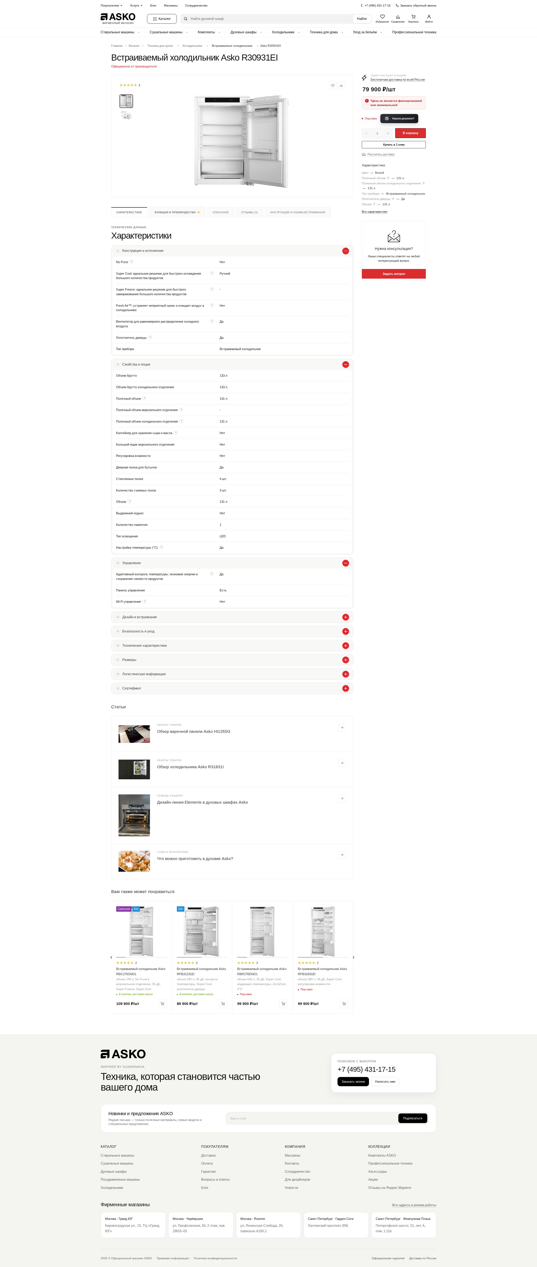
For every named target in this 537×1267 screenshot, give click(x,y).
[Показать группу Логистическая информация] (345, 674)
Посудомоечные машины (120, 1179)
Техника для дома (324, 32)
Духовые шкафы (244, 32)
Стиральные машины (117, 32)
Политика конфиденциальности (215, 1258)
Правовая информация (173, 1258)
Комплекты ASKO (382, 1155)
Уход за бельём (365, 32)
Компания (295, 1146)
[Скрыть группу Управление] (345, 563)
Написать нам (385, 1081)
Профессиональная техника (414, 32)
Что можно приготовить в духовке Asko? (195, 858)
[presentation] (111, 957)
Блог (153, 5)
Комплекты (206, 32)
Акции (373, 1179)
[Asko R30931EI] (241, 141)
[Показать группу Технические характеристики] (345, 645)
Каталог (108, 1146)
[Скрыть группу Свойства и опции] (345, 364)
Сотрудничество (196, 5)
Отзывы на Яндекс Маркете (389, 1187)
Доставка (208, 1155)
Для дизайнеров (297, 1179)
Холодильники (283, 32)
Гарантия (208, 1171)
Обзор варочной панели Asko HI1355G (193, 731)
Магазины (171, 5)
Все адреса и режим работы (414, 1205)
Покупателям (214, 1146)
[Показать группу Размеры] (345, 660)
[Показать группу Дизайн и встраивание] (345, 617)
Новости (291, 1187)
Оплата (207, 1163)
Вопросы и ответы (215, 1179)
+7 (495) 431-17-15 (378, 5)
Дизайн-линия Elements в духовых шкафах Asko (202, 802)
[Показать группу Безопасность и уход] (345, 631)
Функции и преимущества (175, 212)
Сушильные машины (166, 32)
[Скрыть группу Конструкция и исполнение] (345, 251)
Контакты (292, 1163)
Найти (362, 19)
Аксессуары (377, 1171)
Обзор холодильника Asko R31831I (190, 767)
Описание (221, 212)
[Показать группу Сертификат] (345, 688)
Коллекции (379, 1146)
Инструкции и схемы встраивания (297, 212)
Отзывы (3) (249, 212)
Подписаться (412, 1118)
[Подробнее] (342, 728)
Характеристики (129, 212)
